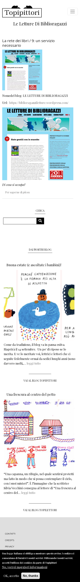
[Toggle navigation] (72, 11)
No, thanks (30, 575)
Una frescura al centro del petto (31, 394)
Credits (9, 540)
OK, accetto (11, 576)
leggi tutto (34, 363)
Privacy (9, 546)
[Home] (22, 11)
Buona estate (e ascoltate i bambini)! (34, 265)
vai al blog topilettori (40, 510)
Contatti (10, 533)
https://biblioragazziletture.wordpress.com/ (39, 103)
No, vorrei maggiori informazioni (24, 567)
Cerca (41, 221)
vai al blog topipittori (40, 380)
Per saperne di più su (17, 192)
